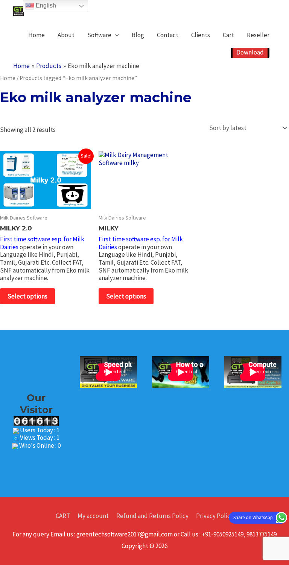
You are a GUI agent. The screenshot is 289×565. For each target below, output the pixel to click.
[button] (250, 53)
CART (63, 516)
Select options (27, 296)
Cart (228, 35)
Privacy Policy (214, 516)
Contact (167, 35)
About (66, 35)
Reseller (258, 35)
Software (99, 35)
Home (36, 35)
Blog (138, 35)
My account (93, 516)
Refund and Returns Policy (152, 516)
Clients (200, 35)
